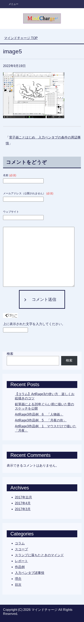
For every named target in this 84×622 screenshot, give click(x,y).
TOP (21, 38)
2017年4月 (23, 503)
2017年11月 (23, 497)
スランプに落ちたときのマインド (39, 555)
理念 (18, 578)
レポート (21, 561)
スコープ (21, 549)
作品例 (20, 567)
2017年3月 (23, 509)
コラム (20, 543)
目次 (18, 584)
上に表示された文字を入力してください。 (34, 324)
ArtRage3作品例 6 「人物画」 (39, 414)
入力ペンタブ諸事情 (29, 573)
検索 (10, 353)
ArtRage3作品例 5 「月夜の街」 (40, 420)
